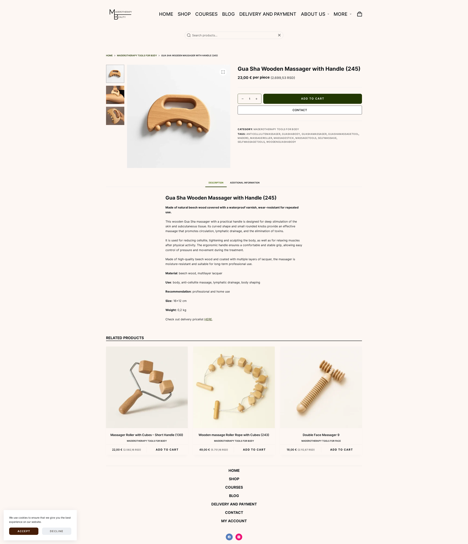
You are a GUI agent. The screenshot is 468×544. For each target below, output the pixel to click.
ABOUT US (313, 14)
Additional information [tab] (245, 182)
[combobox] (234, 35)
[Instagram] (238, 537)
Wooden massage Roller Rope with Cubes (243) (234, 435)
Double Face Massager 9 (321, 435)
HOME (166, 14)
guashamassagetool (343, 133)
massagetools (305, 138)
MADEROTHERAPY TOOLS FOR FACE (321, 440)
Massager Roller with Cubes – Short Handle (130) (146, 435)
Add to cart (312, 98)
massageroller (261, 138)
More (340, 14)
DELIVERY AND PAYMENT (267, 14)
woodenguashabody (281, 141)
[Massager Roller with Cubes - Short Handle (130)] (147, 387)
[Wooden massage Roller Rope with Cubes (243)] (234, 387)
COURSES (206, 14)
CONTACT (299, 110)
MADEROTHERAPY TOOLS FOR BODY (276, 129)
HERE (208, 319)
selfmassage (327, 138)
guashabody (291, 133)
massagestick (284, 138)
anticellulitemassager (263, 133)
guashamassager (314, 133)
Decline (56, 531)
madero (243, 138)
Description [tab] (216, 182)
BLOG (228, 14)
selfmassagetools (251, 141)
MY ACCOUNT (234, 521)
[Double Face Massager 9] (321, 387)
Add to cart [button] (167, 449)
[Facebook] (229, 537)
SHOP (184, 14)
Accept (24, 531)
